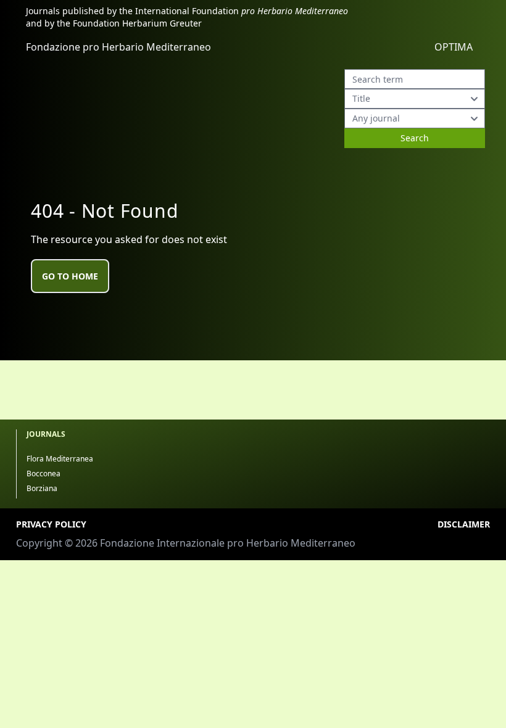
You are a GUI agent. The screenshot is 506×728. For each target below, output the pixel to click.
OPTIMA (453, 47)
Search (414, 138)
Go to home (70, 276)
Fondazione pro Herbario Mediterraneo (118, 47)
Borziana (42, 488)
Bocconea (43, 473)
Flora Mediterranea (60, 458)
